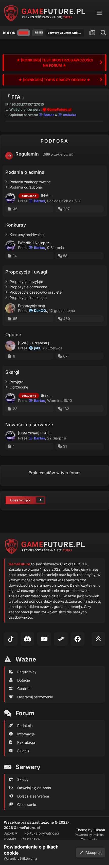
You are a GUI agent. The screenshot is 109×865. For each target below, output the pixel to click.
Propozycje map (31, 305)
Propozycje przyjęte (26, 281)
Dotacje (23, 680)
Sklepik (23, 751)
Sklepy (23, 779)
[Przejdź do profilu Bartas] (10, 198)
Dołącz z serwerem (33, 796)
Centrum (24, 688)
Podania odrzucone (26, 187)
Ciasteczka (30, 839)
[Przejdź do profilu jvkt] (10, 346)
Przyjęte (16, 382)
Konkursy (15, 225)
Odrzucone (19, 387)
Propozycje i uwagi (26, 272)
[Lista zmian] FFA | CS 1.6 (39, 433)
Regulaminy (27, 672)
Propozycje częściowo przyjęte (36, 292)
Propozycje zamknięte (28, 297)
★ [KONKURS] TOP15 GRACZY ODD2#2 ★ (54, 80)
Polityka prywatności (41, 833)
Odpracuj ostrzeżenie (35, 697)
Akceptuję (92, 852)
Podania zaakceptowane (30, 182)
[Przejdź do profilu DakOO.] (10, 308)
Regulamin (27, 154)
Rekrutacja (26, 742)
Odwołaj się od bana (34, 788)
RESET (39, 32)
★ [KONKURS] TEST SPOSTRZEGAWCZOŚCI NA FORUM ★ (54, 62)
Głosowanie (26, 804)
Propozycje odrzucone (28, 287)
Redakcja (25, 725)
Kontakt (10, 839)
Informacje (26, 734)
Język (9, 833)
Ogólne (13, 334)
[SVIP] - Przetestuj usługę (39, 343)
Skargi (12, 372)
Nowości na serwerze (29, 424)
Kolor (9, 33)
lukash (99, 830)
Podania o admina (24, 172)
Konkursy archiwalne (27, 234)
